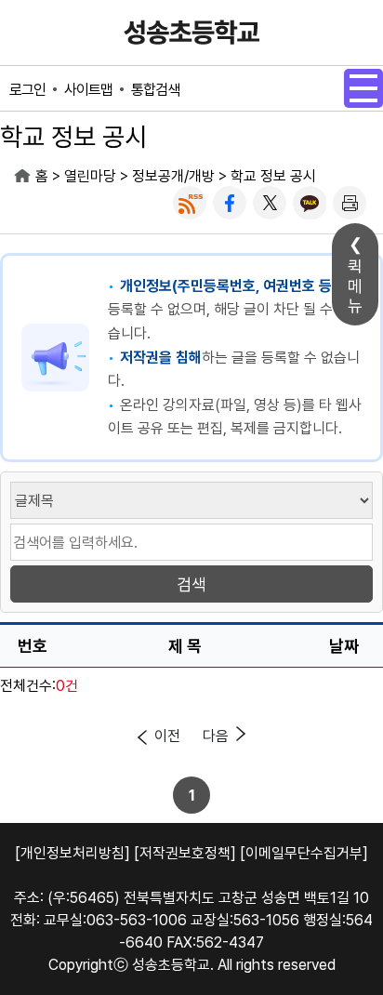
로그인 (27, 90)
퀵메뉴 (355, 286)
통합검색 (155, 90)
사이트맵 (88, 90)
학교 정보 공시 (273, 176)
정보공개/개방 (173, 176)
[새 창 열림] (189, 202)
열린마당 (90, 176)
